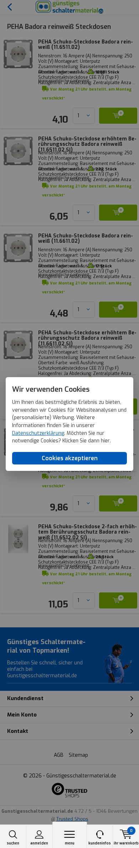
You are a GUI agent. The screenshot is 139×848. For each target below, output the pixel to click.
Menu (69, 843)
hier (105, 441)
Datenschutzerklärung (38, 433)
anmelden (39, 843)
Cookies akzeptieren (70, 458)
